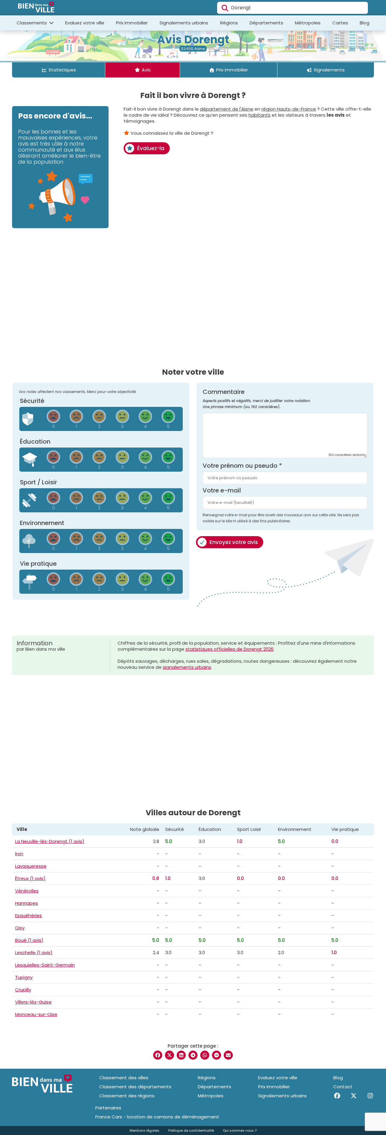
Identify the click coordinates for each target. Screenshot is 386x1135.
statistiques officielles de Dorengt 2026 (229, 649)
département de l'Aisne (226, 109)
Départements (266, 23)
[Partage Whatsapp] (204, 1055)
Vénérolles (27, 891)
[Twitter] (353, 1096)
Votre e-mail (222, 490)
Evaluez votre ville (84, 23)
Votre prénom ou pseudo (242, 466)
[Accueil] (36, 8)
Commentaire (257, 399)
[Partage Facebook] (157, 1055)
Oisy (19, 928)
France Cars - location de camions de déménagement (157, 1117)
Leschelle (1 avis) (33, 952)
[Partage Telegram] (193, 1055)
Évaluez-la (150, 148)
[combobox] (292, 8)
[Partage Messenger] (216, 1055)
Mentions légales (144, 1130)
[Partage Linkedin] (181, 1055)
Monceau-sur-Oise (36, 1014)
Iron (19, 853)
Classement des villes (123, 1077)
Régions (229, 23)
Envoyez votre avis (234, 542)
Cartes (340, 23)
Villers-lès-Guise (33, 1002)
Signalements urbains (184, 23)
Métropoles (308, 23)
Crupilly (23, 989)
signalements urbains (187, 667)
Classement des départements (135, 1086)
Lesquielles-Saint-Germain (45, 965)
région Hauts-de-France (288, 109)
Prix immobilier (132, 23)
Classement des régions (126, 1096)
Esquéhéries (28, 915)
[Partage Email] (228, 1055)
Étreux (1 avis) (30, 878)
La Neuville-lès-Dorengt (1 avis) (49, 841)
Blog (364, 23)
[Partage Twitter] (169, 1055)
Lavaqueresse (30, 866)
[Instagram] (370, 1096)
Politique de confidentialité (191, 1130)
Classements (32, 23)
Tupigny (24, 977)
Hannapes (26, 903)
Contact (343, 1086)
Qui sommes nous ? (240, 1130)
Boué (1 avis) (29, 940)
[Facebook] (337, 1096)
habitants (259, 115)
